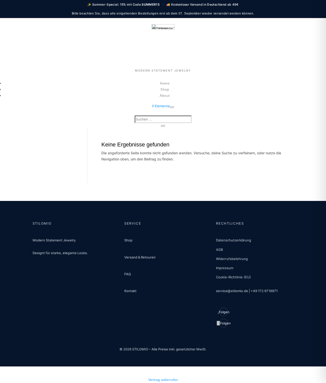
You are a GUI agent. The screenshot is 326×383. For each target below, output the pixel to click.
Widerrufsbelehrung (232, 259)
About (165, 96)
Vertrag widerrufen (163, 380)
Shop (164, 89)
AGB (219, 250)
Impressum (224, 268)
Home (165, 83)
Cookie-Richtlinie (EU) (233, 277)
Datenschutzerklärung (233, 240)
